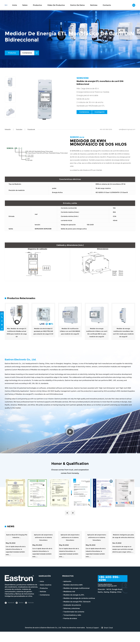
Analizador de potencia (72, 605)
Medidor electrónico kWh (73, 585)
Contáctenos (27, 53)
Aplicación (67, 581)
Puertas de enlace (70, 618)
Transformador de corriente (73, 612)
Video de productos (56, 5)
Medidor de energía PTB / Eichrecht (76, 602)
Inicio (14, 5)
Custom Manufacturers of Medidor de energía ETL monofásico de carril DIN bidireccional (44, 370)
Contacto (107, 5)
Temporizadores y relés (72, 615)
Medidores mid (69, 591)
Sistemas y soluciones (71, 608)
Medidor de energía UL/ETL (73, 595)
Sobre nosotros (45, 585)
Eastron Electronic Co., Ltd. (51, 628)
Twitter (21, 602)
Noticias (93, 5)
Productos (37, 5)
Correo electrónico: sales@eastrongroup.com (107, 585)
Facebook (10, 602)
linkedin (8, 129)
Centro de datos (77, 5)
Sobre (24, 5)
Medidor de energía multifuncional (76, 588)
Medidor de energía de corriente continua (79, 598)
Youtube (19, 129)
